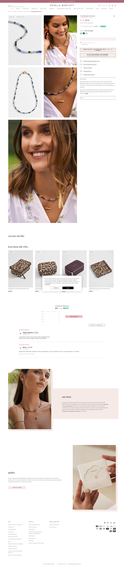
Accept (67, 287)
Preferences (56, 287)
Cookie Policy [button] (49, 283)
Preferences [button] (47, 284)
